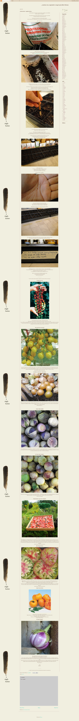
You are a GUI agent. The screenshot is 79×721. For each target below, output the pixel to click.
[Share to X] (35, 672)
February (63, 72)
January (63, 22)
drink (64, 93)
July (62, 16)
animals (64, 82)
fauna (64, 95)
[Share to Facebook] (36, 672)
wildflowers (64, 117)
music (64, 107)
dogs (63, 92)
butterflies (64, 87)
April (63, 18)
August (63, 15)
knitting (64, 104)
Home (39, 707)
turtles (64, 116)
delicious (64, 91)
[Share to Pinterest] (37, 672)
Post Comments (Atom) (26, 709)
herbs (64, 101)
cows (63, 89)
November (63, 24)
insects (64, 102)
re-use (64, 113)
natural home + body (65, 109)
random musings (64, 112)
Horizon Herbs (41, 537)
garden (23, 674)
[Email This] (33, 672)
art (63, 83)
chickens (64, 88)
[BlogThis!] (34, 672)
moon (64, 106)
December (63, 23)
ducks (64, 94)
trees (63, 115)
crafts (64, 90)
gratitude (64, 100)
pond (64, 110)
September (63, 26)
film (63, 96)
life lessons (64, 105)
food (63, 97)
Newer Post (22, 707)
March (63, 32)
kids (63, 103)
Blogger (41, 717)
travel (64, 114)
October (63, 25)
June (63, 29)
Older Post (56, 707)
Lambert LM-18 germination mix (38, 53)
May (63, 17)
